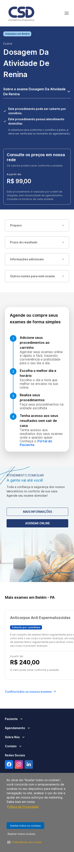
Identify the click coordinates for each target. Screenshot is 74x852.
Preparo (16, 225)
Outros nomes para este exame (32, 276)
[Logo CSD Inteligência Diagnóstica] (21, 13)
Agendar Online (37, 523)
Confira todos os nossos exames (28, 691)
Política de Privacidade (23, 806)
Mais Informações (37, 511)
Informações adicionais (27, 259)
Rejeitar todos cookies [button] (21, 833)
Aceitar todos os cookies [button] (25, 825)
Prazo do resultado (23, 242)
